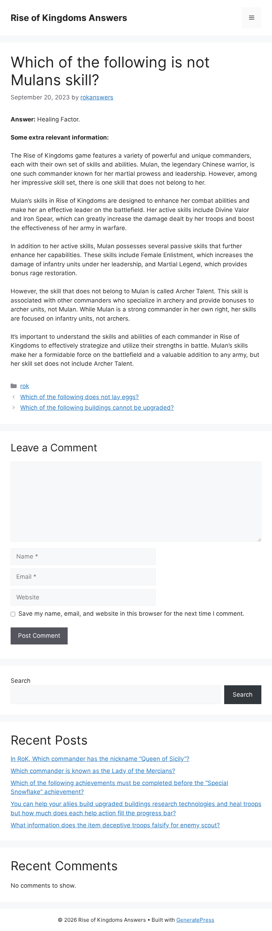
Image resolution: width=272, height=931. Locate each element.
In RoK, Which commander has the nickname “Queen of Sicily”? (100, 758)
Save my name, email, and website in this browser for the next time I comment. (131, 613)
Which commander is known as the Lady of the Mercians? (93, 770)
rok (24, 386)
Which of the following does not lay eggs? (79, 397)
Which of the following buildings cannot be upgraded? (97, 407)
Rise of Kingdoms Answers (69, 17)
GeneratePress (195, 919)
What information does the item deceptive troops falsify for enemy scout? (115, 825)
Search (20, 680)
